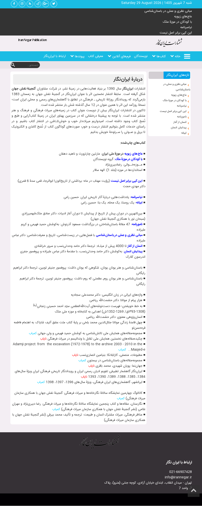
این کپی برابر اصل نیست (176, 33)
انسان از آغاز (179, 122)
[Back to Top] (194, 491)
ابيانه (139, 202)
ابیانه (183, 133)
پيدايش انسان (133, 251)
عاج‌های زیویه (183, 16)
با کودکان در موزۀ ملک (177, 22)
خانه (177, 56)
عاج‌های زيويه (133, 154)
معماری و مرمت (158, 66)
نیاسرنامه (186, 27)
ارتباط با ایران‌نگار (55, 56)
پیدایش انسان (178, 128)
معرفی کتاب (95, 56)
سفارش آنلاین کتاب (120, 66)
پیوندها (79, 56)
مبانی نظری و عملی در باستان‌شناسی (168, 11)
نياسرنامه (136, 197)
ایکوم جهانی (78, 66)
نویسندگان (141, 56)
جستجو (13, 65)
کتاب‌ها (161, 56)
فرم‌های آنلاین (121, 56)
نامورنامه (181, 117)
